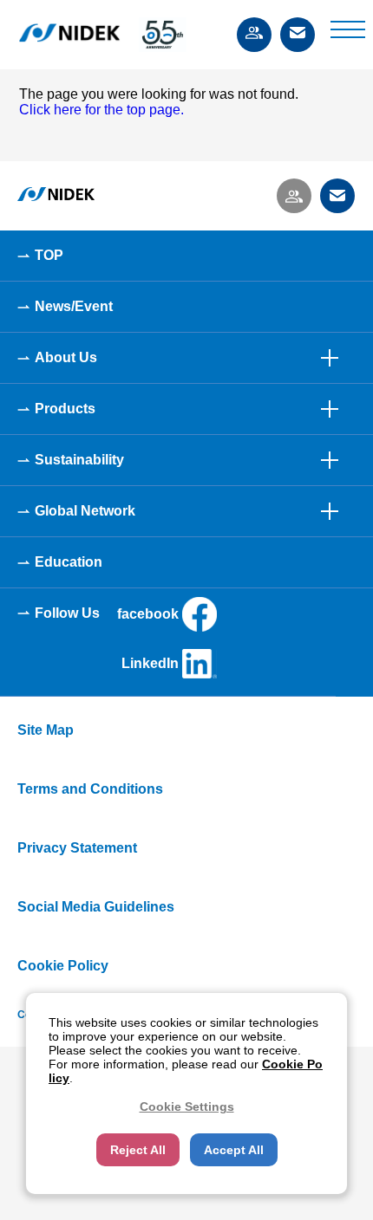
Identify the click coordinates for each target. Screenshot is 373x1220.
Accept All (234, 1150)
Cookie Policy (62, 965)
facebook (148, 614)
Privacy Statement (77, 847)
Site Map (45, 730)
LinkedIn (150, 663)
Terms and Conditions (90, 789)
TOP (49, 255)
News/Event (74, 306)
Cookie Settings (187, 1106)
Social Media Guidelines (95, 906)
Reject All (138, 1150)
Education (68, 562)
